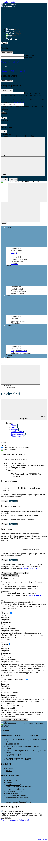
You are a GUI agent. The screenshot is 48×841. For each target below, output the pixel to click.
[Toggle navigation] (20, 212)
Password (28, 58)
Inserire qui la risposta (31, 549)
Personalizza (6, 573)
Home (8, 386)
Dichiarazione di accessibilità (17, 789)
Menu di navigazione (33, 418)
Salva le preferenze (20, 719)
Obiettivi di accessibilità (15, 791)
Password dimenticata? (10, 62)
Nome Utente (29, 55)
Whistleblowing (12, 793)
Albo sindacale (18, 436)
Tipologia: (10, 466)
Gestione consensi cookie (16, 796)
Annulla (4, 179)
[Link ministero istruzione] (12, 4)
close (4, 223)
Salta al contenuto (8, 2)
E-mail (26, 93)
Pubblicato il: (11, 463)
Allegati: (9, 470)
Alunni (14, 425)
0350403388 (14, 744)
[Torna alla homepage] (24, 182)
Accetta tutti (10, 576)
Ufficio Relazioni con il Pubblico (19, 787)
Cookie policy (11, 780)
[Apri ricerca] (27, 192)
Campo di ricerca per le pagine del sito (16, 361)
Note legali (10, 782)
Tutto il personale (18, 434)
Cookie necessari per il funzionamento (16, 602)
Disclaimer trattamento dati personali (15, 820)
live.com (4, 644)
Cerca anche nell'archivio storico (16, 447)
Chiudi (4, 118)
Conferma (13, 179)
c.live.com (5, 613)
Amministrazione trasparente (17, 798)
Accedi (4, 43)
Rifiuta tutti (21, 573)
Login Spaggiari (19, 102)
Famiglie (15, 429)
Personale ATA (17, 432)
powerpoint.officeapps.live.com (13, 679)
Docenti (14, 427)
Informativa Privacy (13, 785)
